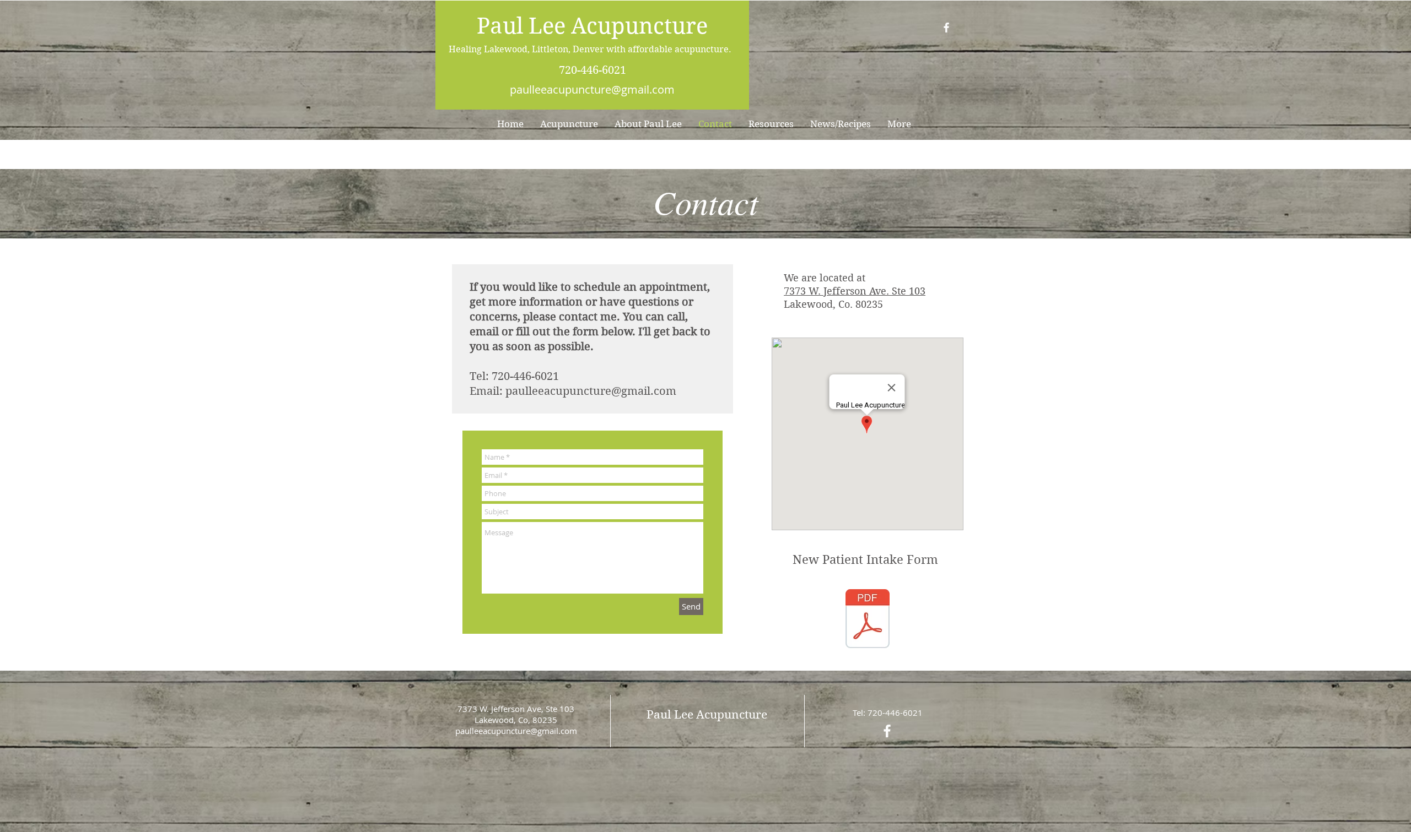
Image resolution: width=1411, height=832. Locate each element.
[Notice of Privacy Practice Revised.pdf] (867, 620)
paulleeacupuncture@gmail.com (592, 89)
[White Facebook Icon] (946, 27)
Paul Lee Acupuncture (592, 26)
